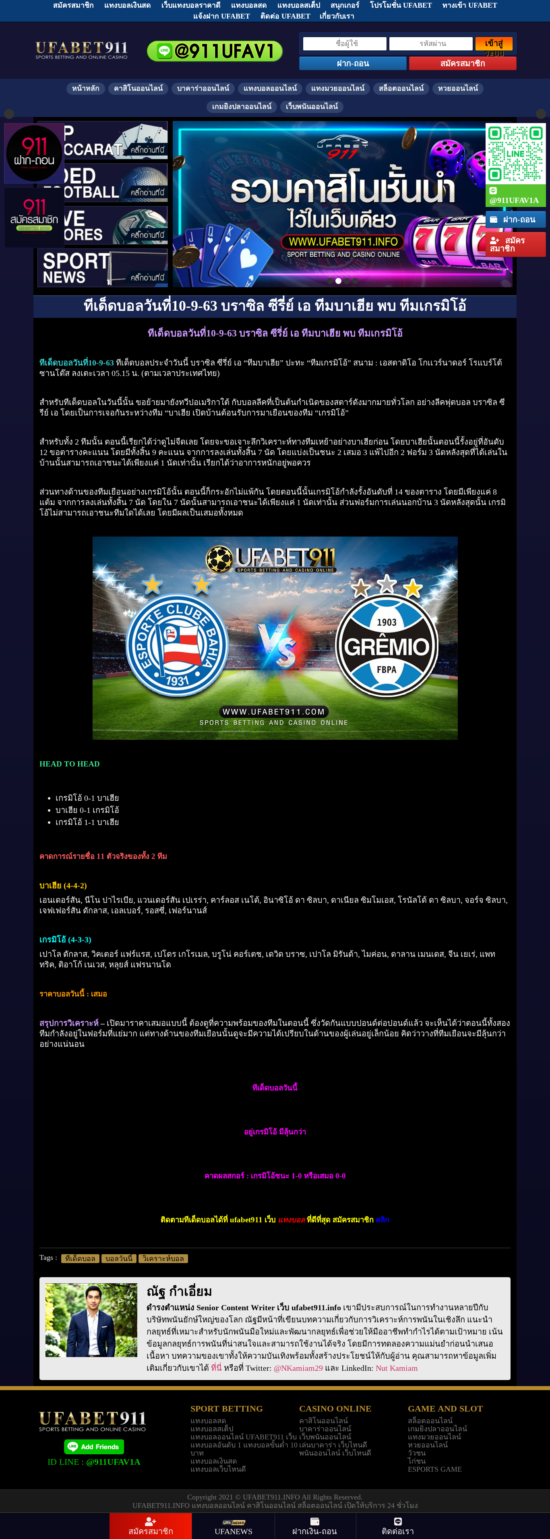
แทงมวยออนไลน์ (337, 88)
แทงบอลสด (208, 1421)
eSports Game (435, 1469)
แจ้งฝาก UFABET (221, 16)
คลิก (382, 1219)
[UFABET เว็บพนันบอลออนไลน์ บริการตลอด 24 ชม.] (81, 42)
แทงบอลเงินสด (213, 1461)
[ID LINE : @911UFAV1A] (94, 1446)
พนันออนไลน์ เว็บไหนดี (335, 1453)
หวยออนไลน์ (458, 88)
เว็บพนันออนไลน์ (312, 106)
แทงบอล (291, 1219)
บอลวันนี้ (118, 1259)
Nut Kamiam (397, 1368)
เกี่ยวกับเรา (337, 16)
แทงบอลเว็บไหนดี (218, 1469)
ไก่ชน (417, 1461)
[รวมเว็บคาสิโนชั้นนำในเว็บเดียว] (343, 204)
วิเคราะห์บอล (163, 1259)
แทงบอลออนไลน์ (270, 88)
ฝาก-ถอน (518, 219)
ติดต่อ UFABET (285, 16)
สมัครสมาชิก (507, 244)
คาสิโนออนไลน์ (138, 88)
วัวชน (417, 1453)
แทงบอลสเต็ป (211, 1429)
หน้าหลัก (85, 88)
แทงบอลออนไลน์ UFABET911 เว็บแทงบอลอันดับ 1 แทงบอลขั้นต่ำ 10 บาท (244, 1445)
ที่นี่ (216, 1368)
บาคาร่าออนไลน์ (203, 88)
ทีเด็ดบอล (80, 1259)
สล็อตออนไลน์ (401, 88)
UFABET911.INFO (272, 1497)
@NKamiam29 (298, 1368)
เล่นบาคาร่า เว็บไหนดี (333, 1445)
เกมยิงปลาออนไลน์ (241, 106)
